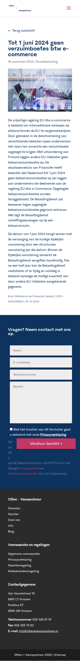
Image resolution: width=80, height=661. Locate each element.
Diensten (14, 508)
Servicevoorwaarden (23, 473)
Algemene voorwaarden (24, 554)
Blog (11, 531)
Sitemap (60, 655)
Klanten (13, 514)
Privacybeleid (29, 468)
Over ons (14, 520)
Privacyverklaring (53, 435)
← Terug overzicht (21, 30)
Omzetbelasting (47, 61)
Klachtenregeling (19, 565)
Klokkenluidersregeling (23, 571)
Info (10, 525)
